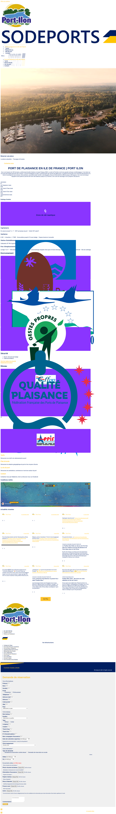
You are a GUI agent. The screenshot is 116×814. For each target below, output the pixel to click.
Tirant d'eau (6, 729)
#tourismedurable (78, 521)
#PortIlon (10, 538)
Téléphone (6, 694)
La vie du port (5, 467)
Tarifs (7, 48)
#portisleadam (66, 538)
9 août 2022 (56, 533)
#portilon (41, 538)
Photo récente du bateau (10, 767)
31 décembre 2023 (25, 514)
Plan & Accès (9, 50)
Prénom (5, 683)
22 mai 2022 (56, 566)
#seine (76, 518)
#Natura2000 (35, 541)
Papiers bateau (7, 777)
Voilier (12, 722)
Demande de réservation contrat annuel (15, 752)
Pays (4, 707)
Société (5, 688)
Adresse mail (7, 697)
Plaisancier (8, 692)
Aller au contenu (5, 1)
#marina (85, 571)
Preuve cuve (6, 786)
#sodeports (65, 519)
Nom (4, 686)
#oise (63, 540)
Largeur (5, 726)
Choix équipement (8, 743)
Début (4, 757)
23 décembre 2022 (55, 514)
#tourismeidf (65, 522)
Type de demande (8, 751)
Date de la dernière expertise (11, 739)
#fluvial (79, 519)
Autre (4, 791)
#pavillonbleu (55, 540)
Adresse (5, 699)
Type (4, 720)
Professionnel (17, 692)
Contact (7, 53)
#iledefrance (40, 572)
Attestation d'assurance (10, 772)
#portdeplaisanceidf (83, 518)
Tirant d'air (6, 731)
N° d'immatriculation (9, 734)
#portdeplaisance (72, 519)
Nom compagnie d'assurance (11, 736)
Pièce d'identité (7, 781)
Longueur (6, 724)
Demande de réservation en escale (37, 752)
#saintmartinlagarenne (68, 521)
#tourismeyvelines (73, 522)
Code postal (6, 702)
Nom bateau (6, 714)
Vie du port (8, 51)
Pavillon (5, 716)
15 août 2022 (86, 514)
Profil (4, 690)
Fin (4, 759)
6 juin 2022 (86, 533)
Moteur (7, 722)
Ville (4, 704)
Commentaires (7, 801)
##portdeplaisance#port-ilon (69, 572)
